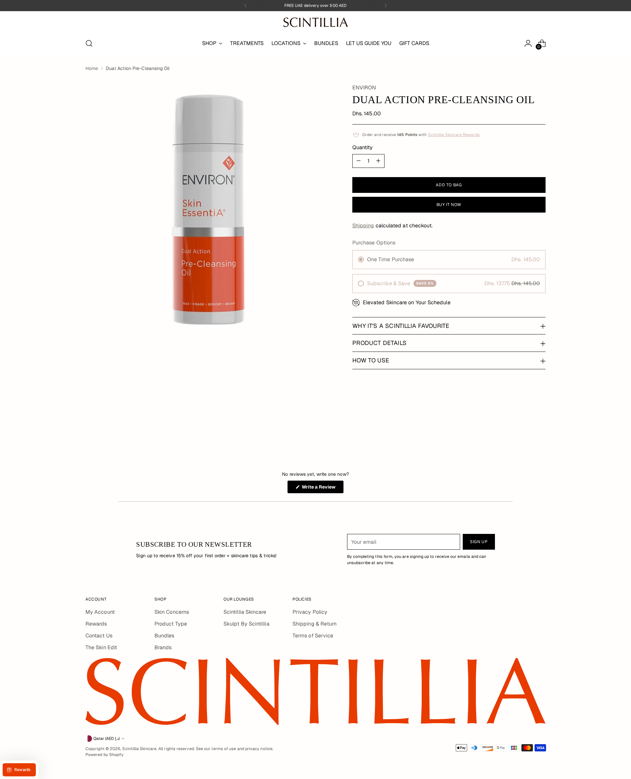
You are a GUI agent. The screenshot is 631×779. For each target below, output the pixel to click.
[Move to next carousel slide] (540, 426)
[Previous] (245, 5)
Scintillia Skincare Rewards (453, 134)
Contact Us (98, 635)
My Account (100, 611)
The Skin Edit (101, 647)
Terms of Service (312, 635)
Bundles (164, 635)
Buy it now (448, 204)
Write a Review (322, 488)
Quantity (362, 147)
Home (91, 68)
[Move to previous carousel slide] (524, 426)
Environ (364, 87)
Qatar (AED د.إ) (106, 738)
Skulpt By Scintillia (246, 623)
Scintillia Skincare (245, 611)
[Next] (385, 5)
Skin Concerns (171, 611)
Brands (163, 647)
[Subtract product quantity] (358, 161)
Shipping (363, 225)
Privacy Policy (309, 611)
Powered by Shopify (104, 754)
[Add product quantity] (378, 161)
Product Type (170, 623)
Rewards (96, 623)
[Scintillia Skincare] (315, 22)
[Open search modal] (89, 43)
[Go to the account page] (528, 43)
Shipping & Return (314, 623)
